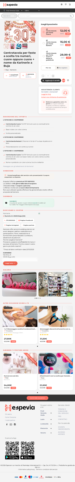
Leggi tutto (10, 263)
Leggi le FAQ (46, 94)
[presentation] (4, 286)
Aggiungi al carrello (51, 80)
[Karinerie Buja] (19, 284)
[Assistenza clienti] (65, 92)
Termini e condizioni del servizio (46, 469)
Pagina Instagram (12, 225)
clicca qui (36, 204)
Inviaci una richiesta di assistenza (53, 97)
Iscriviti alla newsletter (37, 398)
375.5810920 (10, 220)
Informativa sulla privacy (26, 469)
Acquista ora (63, 80)
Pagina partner (28, 225)
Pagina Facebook (26, 220)
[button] (6, 46)
